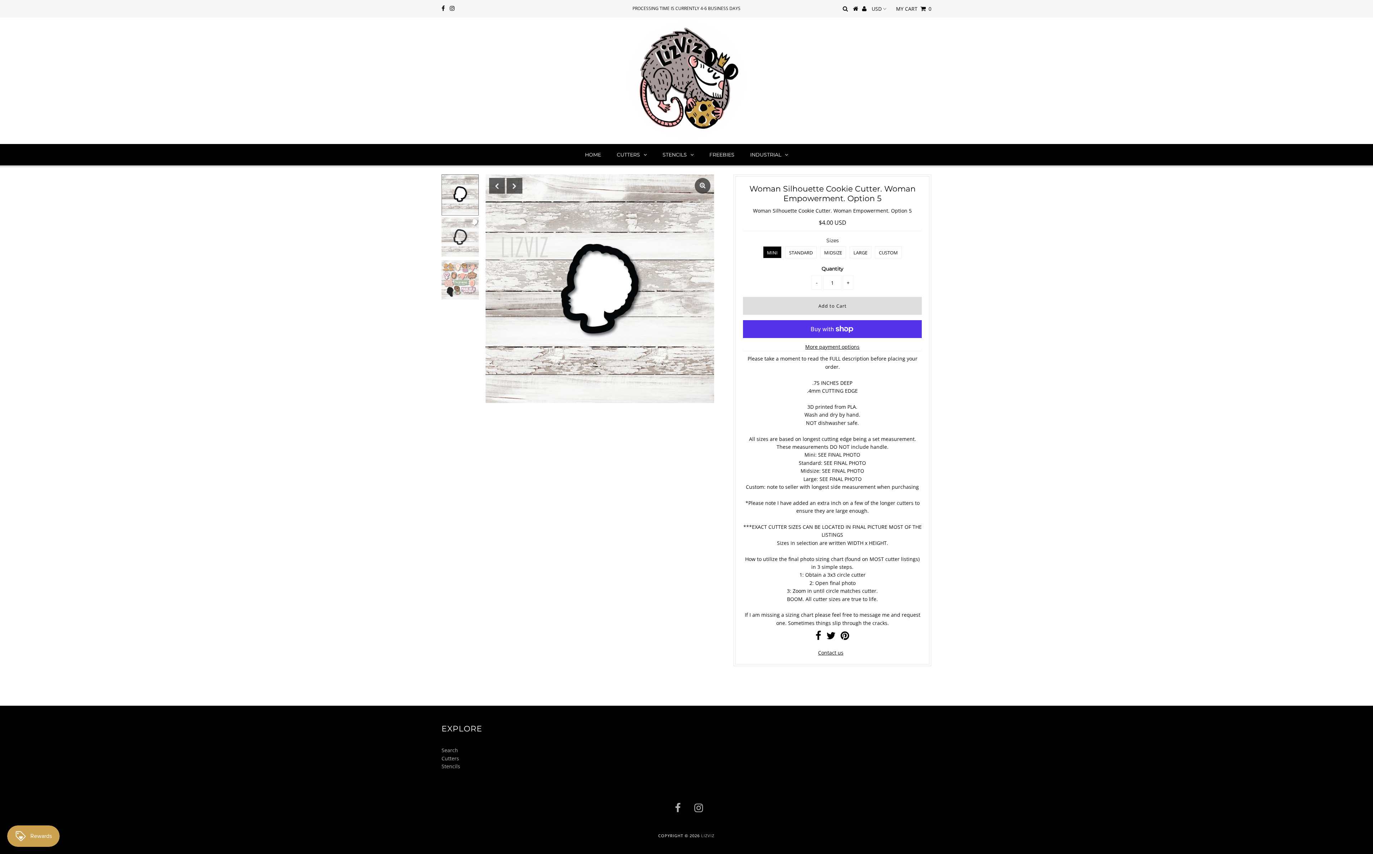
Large (860, 252)
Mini (772, 252)
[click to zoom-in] (702, 186)
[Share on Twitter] (831, 637)
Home (593, 155)
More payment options (832, 346)
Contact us (830, 652)
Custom (888, 252)
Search (450, 750)
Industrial (765, 155)
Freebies (721, 155)
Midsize (833, 252)
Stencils (675, 155)
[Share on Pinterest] (845, 637)
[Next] (514, 186)
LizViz (707, 835)
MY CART (913, 8)
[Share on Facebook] (818, 637)
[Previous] (497, 186)
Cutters (628, 155)
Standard (801, 252)
